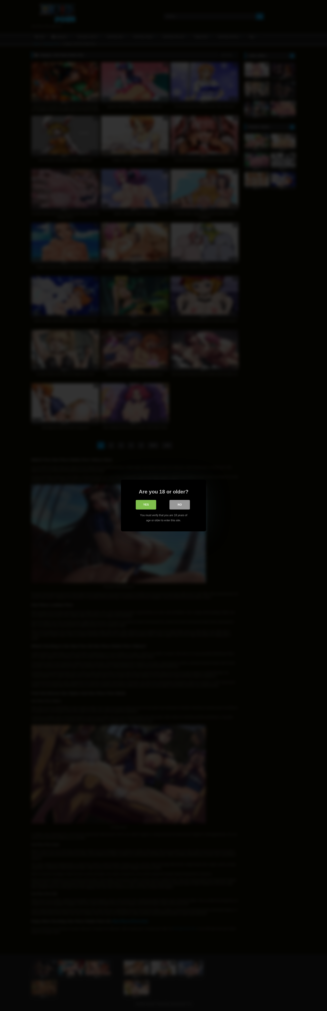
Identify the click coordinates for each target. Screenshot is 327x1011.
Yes (146, 504)
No (180, 504)
